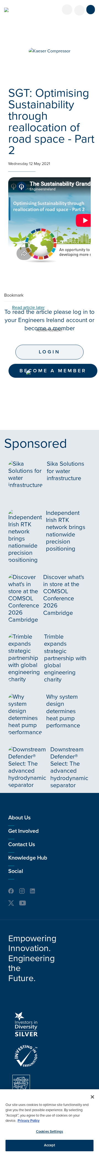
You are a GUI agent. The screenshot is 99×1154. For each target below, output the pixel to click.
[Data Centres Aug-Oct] (49, 373)
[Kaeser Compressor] (49, 51)
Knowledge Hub (27, 858)
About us (19, 817)
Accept (49, 1145)
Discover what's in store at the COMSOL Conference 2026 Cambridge (63, 595)
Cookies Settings (49, 1131)
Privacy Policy (29, 1120)
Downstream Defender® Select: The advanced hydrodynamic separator (69, 767)
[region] (49, 1121)
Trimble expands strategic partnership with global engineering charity (65, 658)
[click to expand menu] (90, 9)
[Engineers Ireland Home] (6, 10)
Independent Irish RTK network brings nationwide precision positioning (65, 530)
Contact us (21, 844)
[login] (67, 9)
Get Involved (23, 831)
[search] (79, 10)
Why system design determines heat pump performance (63, 711)
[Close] (92, 1097)
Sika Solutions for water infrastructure (65, 471)
